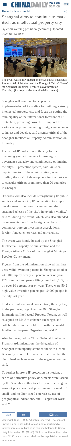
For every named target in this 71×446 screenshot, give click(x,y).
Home (5, 11)
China (15, 11)
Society (27, 11)
